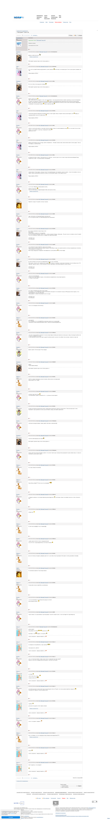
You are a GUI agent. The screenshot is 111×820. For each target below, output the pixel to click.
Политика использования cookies (61, 815)
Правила (63, 798)
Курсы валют (47, 18)
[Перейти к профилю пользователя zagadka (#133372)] (18, 266)
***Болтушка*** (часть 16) (43, 51)
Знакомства (39, 17)
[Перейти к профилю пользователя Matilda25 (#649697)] (19, 356)
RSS (75, 35)
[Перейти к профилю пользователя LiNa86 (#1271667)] (19, 208)
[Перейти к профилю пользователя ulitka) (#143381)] (19, 75)
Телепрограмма (54, 17)
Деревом (80, 35)
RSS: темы (39, 798)
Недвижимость (40, 15)
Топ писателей (53, 798)
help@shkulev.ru (21, 818)
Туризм (45, 15)
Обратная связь (72, 798)
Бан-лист (59, 798)
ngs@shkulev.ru (26, 816)
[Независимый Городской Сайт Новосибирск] (19, 18)
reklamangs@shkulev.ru (92, 807)
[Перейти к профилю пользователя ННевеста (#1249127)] (19, 326)
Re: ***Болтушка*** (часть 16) (43, 66)
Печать (71, 35)
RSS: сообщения (46, 798)
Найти (46, 22)
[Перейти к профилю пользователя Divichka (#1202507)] (19, 134)
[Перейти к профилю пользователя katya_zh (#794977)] (19, 635)
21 (31, 35)
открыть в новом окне (65, 787)
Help (67, 798)
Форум (38, 18)
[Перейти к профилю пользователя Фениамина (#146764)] (19, 60)
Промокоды (53, 18)
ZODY (60, 17)
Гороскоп (53, 15)
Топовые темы (65, 22)
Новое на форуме (58, 22)
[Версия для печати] (28, 49)
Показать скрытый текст (34, 56)
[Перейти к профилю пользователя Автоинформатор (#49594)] (19, 46)
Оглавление (42, 22)
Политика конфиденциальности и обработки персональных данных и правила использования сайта (72, 816)
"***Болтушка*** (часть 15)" (41, 40)
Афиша (45, 17)
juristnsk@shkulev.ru (40, 817)
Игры (60, 15)
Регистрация (51, 22)
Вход (70, 22)
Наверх (108, 818)
